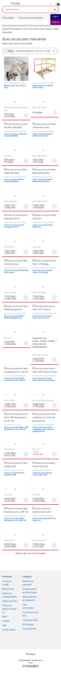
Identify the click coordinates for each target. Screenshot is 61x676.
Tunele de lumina (30, 620)
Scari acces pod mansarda (15, 84)
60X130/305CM (39, 347)
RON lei (54, 22)
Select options (25, 115)
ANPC (4, 616)
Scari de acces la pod (12, 222)
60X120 (35, 341)
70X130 (51, 341)
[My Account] (51, 3)
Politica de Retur (9, 601)
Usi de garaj (27, 624)
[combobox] (26, 9)
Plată (4, 625)
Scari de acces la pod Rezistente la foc (12, 425)
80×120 (42, 344)
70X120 (43, 341)
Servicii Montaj (10, 83)
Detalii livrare (8, 589)
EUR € (54, 17)
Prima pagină (8, 17)
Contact (5, 621)
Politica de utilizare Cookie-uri (9, 608)
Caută (55, 9)
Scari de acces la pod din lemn (44, 268)
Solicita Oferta (8, 629)
